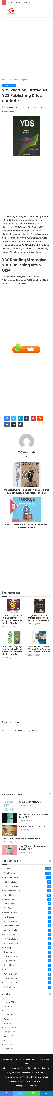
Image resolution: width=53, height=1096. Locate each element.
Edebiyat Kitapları (11, 886)
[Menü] (3, 12)
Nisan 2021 (8, 1040)
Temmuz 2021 (10, 1027)
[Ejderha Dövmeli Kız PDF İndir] (9, 830)
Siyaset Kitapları (11, 921)
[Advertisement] (26, 46)
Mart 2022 (8, 1015)
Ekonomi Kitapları (11, 934)
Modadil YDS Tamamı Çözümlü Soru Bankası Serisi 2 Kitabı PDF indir (39, 649)
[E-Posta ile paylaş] (13, 424)
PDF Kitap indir (11, 107)
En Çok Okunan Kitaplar (14, 891)
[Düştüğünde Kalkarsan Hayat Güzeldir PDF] (9, 850)
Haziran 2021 (9, 1032)
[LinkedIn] (20, 418)
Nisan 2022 (9, 1010)
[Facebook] (7, 418)
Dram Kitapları (10, 952)
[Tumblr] (26, 418)
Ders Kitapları (9, 873)
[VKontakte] (7, 424)
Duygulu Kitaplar (11, 956)
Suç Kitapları (9, 961)
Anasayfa (8, 79)
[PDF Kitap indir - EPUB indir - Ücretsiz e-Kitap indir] (11, 11)
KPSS (6, 969)
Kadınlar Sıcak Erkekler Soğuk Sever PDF (33, 815)
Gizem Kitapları (10, 983)
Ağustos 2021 (9, 1023)
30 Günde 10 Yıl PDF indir (31, 802)
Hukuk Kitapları (10, 978)
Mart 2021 (8, 1044)
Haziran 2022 (9, 1002)
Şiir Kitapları (9, 947)
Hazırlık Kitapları (20, 79)
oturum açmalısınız (29, 730)
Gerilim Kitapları (10, 987)
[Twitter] (13, 418)
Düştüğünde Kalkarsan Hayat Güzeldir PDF (33, 847)
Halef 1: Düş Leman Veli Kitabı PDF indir (21, 838)
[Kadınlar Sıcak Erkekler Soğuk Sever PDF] (9, 818)
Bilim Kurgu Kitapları (12, 912)
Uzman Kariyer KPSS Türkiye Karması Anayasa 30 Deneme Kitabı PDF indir (12, 619)
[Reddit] (40, 418)
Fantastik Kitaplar (11, 926)
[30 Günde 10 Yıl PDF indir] (9, 806)
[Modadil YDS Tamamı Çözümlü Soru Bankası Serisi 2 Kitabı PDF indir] (39, 637)
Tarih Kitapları (10, 895)
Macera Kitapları (11, 930)
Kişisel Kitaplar (10, 904)
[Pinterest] (33, 418)
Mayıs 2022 (9, 1006)
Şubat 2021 (9, 1049)
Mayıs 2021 (9, 1036)
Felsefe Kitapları (11, 899)
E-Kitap (7, 869)
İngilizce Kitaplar (11, 877)
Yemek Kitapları (10, 974)
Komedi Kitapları (11, 943)
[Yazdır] (20, 424)
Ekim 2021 (8, 1019)
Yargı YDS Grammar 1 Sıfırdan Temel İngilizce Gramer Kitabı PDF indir (39, 618)
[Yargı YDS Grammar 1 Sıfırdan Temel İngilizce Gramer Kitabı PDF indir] (39, 606)
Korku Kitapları (10, 965)
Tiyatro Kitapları (11, 939)
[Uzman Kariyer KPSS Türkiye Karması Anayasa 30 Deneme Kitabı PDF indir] (13, 606)
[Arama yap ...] (49, 12)
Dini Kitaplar (9, 908)
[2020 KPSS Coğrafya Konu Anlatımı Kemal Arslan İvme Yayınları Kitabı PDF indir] (13, 637)
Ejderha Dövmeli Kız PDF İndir (19, 2)
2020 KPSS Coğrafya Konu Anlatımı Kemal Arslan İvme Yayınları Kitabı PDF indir (12, 650)
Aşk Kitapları (9, 917)
